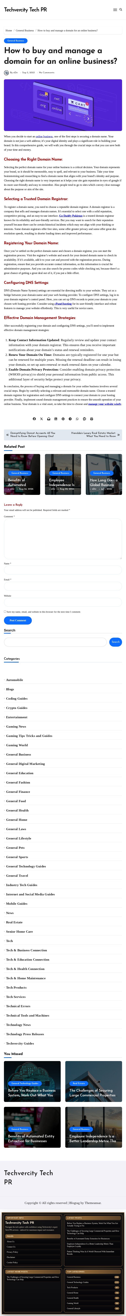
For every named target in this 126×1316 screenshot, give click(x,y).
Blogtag (74, 1203)
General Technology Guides (26, 866)
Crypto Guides (16, 708)
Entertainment (16, 717)
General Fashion (18, 782)
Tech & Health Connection (25, 969)
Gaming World (17, 745)
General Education (19, 773)
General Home (16, 819)
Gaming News (16, 726)
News (10, 913)
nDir (12, 489)
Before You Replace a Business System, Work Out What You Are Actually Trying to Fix (31, 1095)
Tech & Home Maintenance (26, 978)
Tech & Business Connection (26, 950)
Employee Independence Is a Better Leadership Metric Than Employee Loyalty (93, 1141)
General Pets (15, 847)
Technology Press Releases (25, 1034)
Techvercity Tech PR (25, 10)
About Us (10, 1241)
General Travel (17, 875)
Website (7, 595)
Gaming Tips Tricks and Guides (29, 736)
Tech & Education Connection (27, 959)
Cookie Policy (12, 1262)
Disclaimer (11, 1257)
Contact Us (11, 1247)
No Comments (46, 72)
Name (7, 563)
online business (44, 136)
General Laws (16, 829)
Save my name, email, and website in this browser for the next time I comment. (44, 611)
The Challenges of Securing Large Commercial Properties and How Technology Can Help (93, 1095)
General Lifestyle (18, 838)
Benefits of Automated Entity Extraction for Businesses (88, 1239)
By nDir (14, 72)
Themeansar (93, 1203)
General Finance (18, 791)
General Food (16, 801)
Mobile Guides (16, 903)
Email (7, 579)
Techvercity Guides (20, 1043)
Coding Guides (17, 698)
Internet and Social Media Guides (30, 894)
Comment (9, 516)
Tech (9, 941)
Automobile (14, 680)
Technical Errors (18, 1006)
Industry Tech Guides (21, 885)
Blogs (10, 689)
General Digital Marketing (25, 764)
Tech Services (16, 997)
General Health (17, 810)
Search (9, 630)
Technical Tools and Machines (27, 1015)
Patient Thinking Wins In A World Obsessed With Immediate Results (90, 1252)
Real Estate (14, 922)
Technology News (18, 1025)
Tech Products (16, 987)
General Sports (17, 857)
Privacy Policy (12, 1252)
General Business (15, 41)
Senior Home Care (19, 931)
